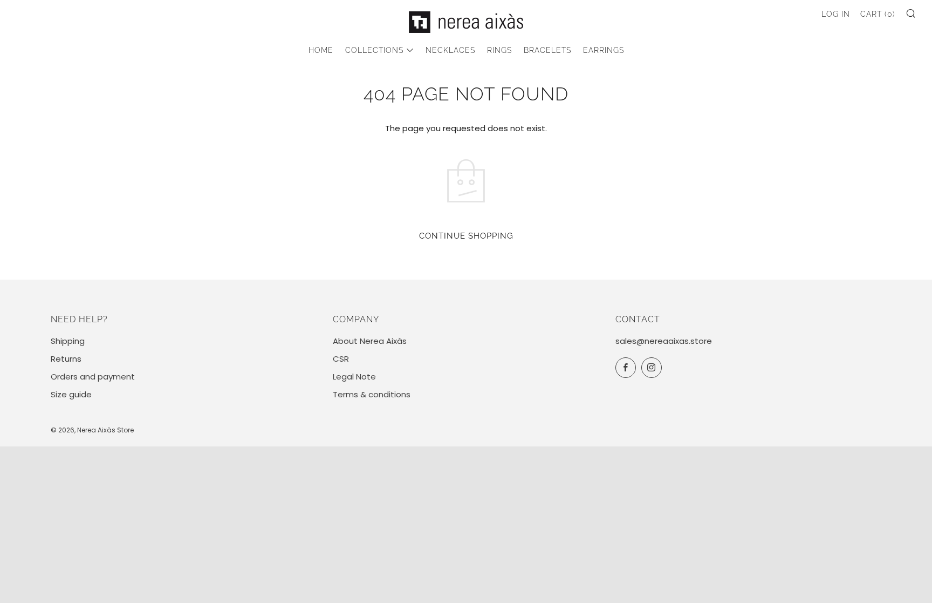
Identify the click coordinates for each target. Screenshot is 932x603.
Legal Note (354, 376)
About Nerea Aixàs (370, 341)
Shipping (68, 341)
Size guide (71, 394)
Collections (374, 50)
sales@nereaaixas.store (663, 341)
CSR (341, 358)
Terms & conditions (371, 394)
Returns (66, 358)
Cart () (877, 14)
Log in (835, 14)
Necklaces (450, 50)
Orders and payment (93, 376)
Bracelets (547, 50)
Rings (499, 50)
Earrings (603, 50)
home (321, 50)
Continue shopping (466, 236)
